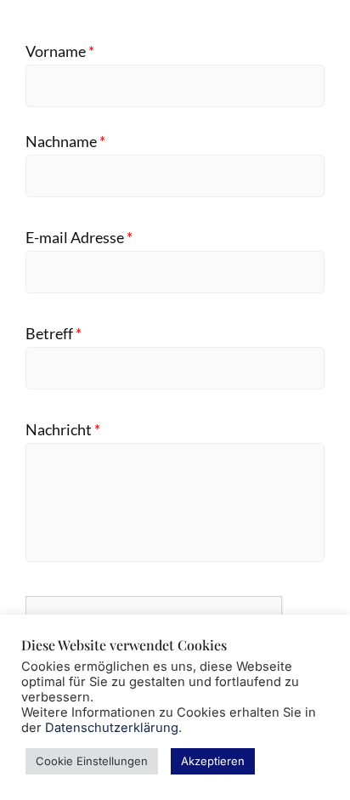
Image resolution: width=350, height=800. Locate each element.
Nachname (65, 141)
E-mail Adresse (79, 238)
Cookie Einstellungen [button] (92, 761)
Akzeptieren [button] (213, 761)
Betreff (53, 334)
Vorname (59, 51)
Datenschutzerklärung (111, 727)
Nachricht (62, 430)
